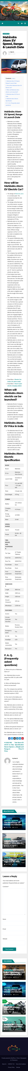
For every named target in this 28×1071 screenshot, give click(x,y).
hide (13, 78)
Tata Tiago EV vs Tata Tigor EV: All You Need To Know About (14, 862)
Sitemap (18, 1067)
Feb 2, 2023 (8, 1029)
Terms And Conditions (21, 1064)
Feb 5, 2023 (8, 1012)
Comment (6, 886)
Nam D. (12, 52)
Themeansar (14, 1060)
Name (4, 919)
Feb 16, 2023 (8, 977)
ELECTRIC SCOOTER (8, 970)
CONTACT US (11, 1064)
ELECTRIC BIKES (7, 1022)
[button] (18, 23)
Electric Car (6, 33)
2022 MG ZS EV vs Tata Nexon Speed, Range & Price (9, 747)
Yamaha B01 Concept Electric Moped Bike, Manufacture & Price (13, 1026)
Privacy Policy (11, 1067)
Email (4, 929)
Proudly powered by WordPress (9, 1058)
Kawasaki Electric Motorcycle (12, 1008)
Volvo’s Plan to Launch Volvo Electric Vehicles (14, 843)
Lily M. (16, 827)
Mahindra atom (19, 193)
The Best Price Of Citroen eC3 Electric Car (13, 824)
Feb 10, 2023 (8, 994)
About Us (4, 1064)
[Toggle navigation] (25, 23)
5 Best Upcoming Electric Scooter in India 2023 (12, 974)
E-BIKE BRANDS (7, 820)
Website (5, 939)
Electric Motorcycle (9, 1005)
